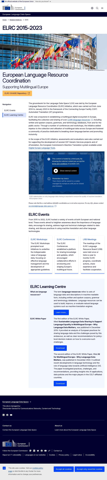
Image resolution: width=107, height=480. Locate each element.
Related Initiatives (16, 20)
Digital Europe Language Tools (42, 148)
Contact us (58, 451)
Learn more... (61, 312)
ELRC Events (9, 110)
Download (60, 348)
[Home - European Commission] (15, 7)
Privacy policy (64, 455)
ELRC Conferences (66, 239)
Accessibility (90, 455)
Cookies (52, 455)
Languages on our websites (35, 455)
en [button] (92, 8)
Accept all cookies (64, 469)
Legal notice (77, 455)
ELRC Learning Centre (13, 115)
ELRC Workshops (39, 239)
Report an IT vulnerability (12, 455)
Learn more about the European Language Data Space (75, 430)
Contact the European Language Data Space (19, 430)
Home (5, 20)
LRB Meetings (89, 239)
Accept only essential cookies (89, 469)
